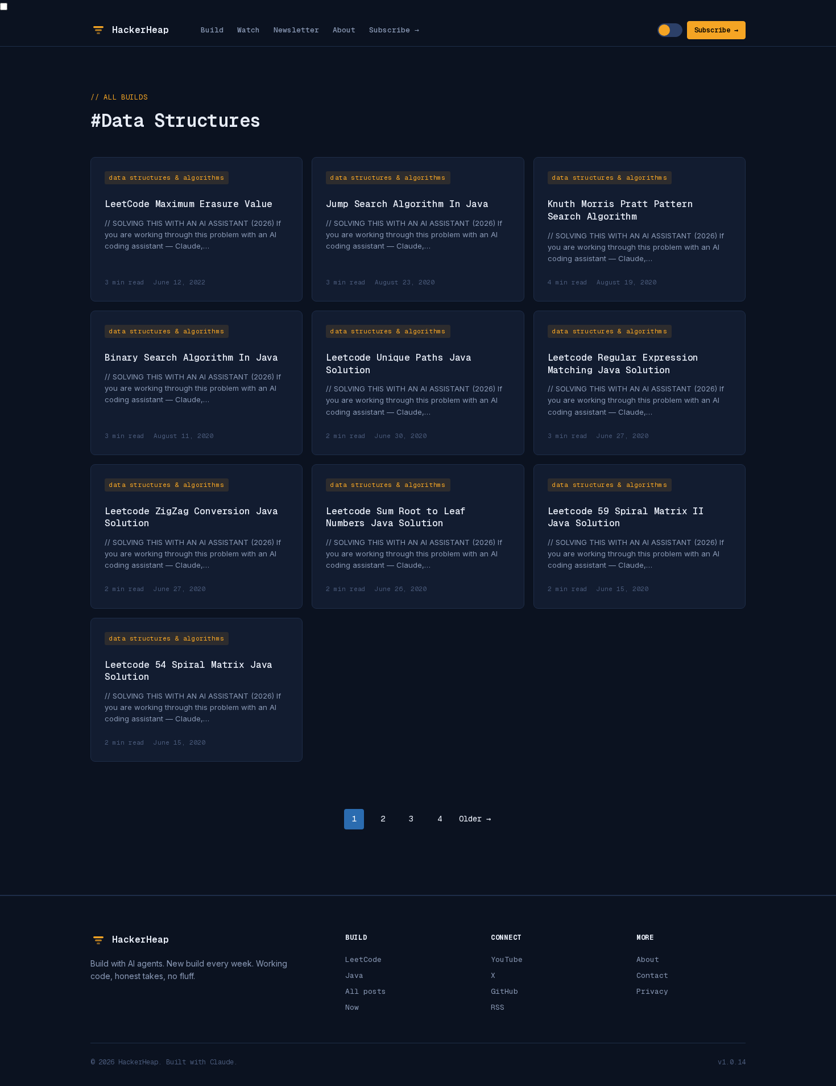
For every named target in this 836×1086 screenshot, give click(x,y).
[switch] (669, 30)
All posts (365, 991)
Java (354, 975)
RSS (497, 1007)
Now (352, 1007)
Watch (248, 30)
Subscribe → (394, 30)
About (344, 30)
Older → (475, 819)
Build (212, 30)
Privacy (652, 991)
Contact (652, 975)
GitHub (504, 991)
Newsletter (296, 30)
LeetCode (363, 959)
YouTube (507, 959)
